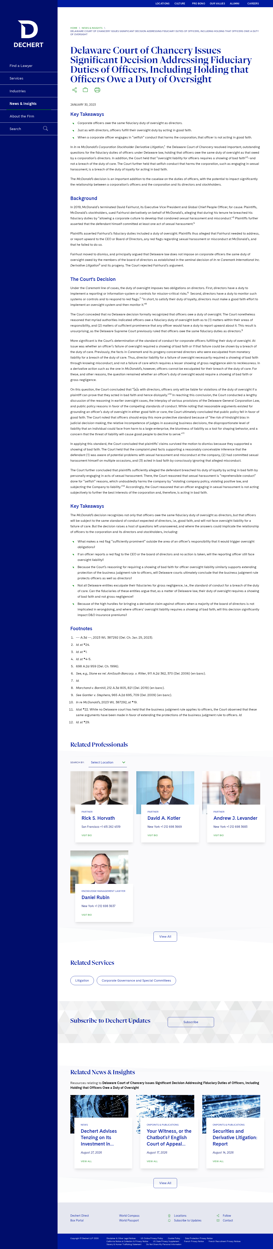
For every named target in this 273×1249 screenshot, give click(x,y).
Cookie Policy (174, 1238)
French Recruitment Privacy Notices (225, 1241)
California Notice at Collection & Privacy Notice (127, 1241)
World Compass (129, 1215)
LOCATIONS (162, 3)
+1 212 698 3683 (236, 826)
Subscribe (190, 1022)
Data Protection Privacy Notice (198, 1238)
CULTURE (179, 3)
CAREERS (253, 3)
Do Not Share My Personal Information (163, 1244)
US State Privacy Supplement (166, 1241)
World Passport (129, 1220)
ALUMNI (235, 3)
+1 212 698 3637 (105, 906)
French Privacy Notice (194, 1241)
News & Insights (92, 28)
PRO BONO (198, 3)
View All (165, 936)
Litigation (82, 980)
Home (73, 28)
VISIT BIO (87, 835)
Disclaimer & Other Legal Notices (121, 1238)
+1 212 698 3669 (171, 826)
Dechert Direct (79, 1215)
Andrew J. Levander (235, 818)
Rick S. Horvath (98, 818)
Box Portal (77, 1220)
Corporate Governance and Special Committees (136, 980)
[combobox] (108, 762)
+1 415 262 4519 (110, 826)
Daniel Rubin (96, 897)
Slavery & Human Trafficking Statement (124, 1244)
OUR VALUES (217, 3)
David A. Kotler (163, 818)
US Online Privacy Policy (152, 1238)
